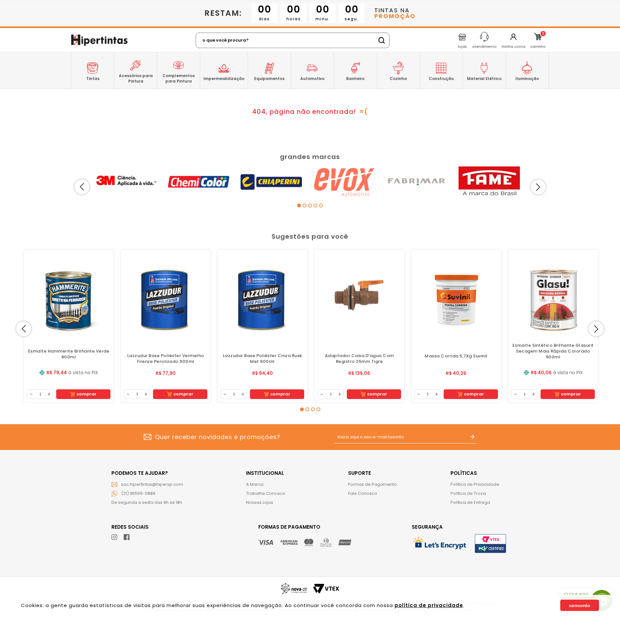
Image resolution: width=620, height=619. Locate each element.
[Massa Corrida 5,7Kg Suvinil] (456, 294)
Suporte (359, 473)
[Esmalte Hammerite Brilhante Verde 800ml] (69, 294)
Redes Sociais (130, 527)
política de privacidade (429, 605)
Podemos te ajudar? (139, 473)
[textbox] (292, 40)
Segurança (427, 527)
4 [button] (315, 205)
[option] (128, 181)
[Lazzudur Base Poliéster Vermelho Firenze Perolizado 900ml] (166, 294)
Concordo (579, 605)
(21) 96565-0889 (138, 493)
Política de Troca (468, 493)
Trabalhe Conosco (265, 493)
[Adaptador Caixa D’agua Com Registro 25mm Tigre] (359, 294)
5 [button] (321, 205)
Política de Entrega (470, 502)
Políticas (463, 473)
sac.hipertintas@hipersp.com (152, 484)
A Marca (255, 484)
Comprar (87, 394)
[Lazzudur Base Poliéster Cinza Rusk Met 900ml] (262, 294)
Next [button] (538, 187)
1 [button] (299, 205)
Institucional (265, 473)
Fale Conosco (362, 493)
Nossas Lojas (259, 502)
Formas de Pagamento (372, 484)
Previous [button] (81, 187)
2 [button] (304, 205)
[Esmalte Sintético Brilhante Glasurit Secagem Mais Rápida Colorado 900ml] (553, 294)
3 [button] (310, 205)
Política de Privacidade (474, 484)
